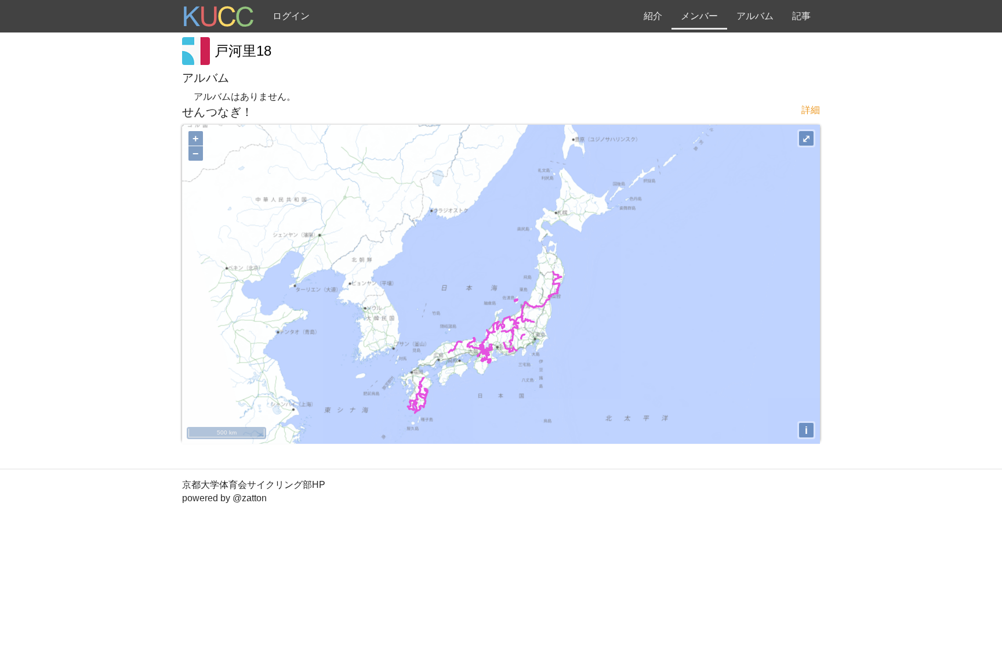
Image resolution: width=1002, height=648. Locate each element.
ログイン (291, 16)
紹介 (653, 16)
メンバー (699, 16)
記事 (801, 16)
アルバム (755, 16)
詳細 (810, 110)
